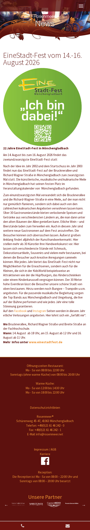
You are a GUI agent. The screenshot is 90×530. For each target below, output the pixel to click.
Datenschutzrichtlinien (45, 408)
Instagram (39, 311)
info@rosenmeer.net (49, 434)
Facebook (20, 311)
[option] (18, 504)
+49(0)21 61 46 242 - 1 (48, 430)
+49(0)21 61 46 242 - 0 (50, 425)
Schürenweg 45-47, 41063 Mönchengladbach (45, 421)
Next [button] (84, 505)
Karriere (45, 454)
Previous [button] (6, 505)
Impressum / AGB (45, 449)
